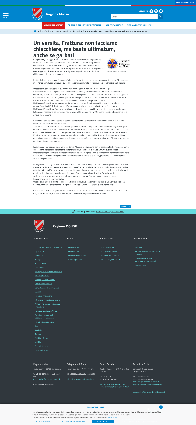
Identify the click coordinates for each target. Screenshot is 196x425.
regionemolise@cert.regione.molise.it (46, 379)
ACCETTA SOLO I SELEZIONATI (73, 421)
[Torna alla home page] (35, 31)
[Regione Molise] (37, 14)
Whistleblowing (141, 265)
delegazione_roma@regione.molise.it (80, 379)
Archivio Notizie (44, 31)
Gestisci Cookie (43, 421)
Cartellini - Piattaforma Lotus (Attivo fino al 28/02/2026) (146, 260)
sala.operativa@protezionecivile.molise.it (147, 384)
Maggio (66, 31)
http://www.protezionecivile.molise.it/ (146, 382)
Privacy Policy (112, 417)
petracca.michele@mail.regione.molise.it (114, 387)
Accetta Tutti (103, 421)
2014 (57, 31)
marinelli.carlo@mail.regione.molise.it (113, 384)
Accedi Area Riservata (185, 2)
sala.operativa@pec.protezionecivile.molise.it (149, 392)
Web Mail (138, 247)
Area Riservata (140, 238)
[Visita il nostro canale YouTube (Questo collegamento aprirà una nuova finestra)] (161, 11)
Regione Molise (57, 14)
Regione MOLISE (65, 226)
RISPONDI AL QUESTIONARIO (110, 211)
